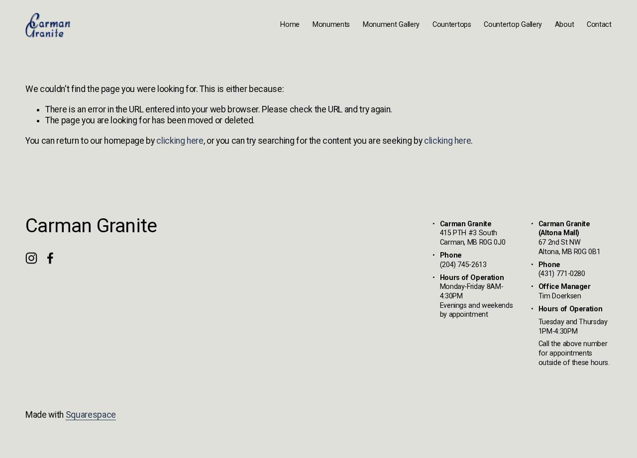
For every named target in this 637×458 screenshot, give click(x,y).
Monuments (331, 24)
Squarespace (91, 415)
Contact (599, 24)
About (564, 24)
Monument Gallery (391, 24)
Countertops (451, 24)
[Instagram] (31, 258)
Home (290, 24)
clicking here (179, 141)
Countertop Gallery (513, 24)
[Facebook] (50, 258)
